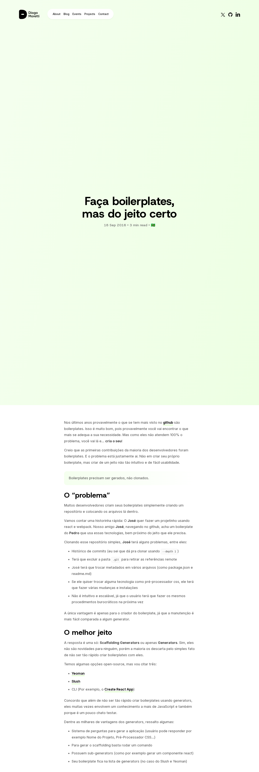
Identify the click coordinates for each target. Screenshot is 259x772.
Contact (103, 14)
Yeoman (78, 673)
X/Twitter (223, 14)
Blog (66, 14)
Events (76, 14)
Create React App (118, 689)
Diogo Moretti (32, 14)
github (168, 422)
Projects (89, 14)
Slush (76, 681)
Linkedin (237, 14)
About (56, 14)
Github (230, 14)
